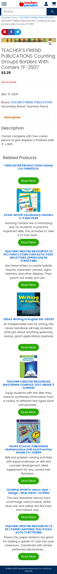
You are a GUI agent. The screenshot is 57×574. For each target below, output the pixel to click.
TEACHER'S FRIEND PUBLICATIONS (36, 17)
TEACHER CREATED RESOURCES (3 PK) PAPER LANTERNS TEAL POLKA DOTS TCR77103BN (28, 529)
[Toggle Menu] (4, 3)
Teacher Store (9, 17)
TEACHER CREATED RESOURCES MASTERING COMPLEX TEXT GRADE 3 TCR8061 (28, 385)
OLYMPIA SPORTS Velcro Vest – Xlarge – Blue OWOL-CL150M (28, 491)
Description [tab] (12, 117)
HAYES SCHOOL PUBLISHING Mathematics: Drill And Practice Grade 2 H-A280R (28, 449)
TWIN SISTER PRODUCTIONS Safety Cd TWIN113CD (28, 167)
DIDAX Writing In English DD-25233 (28, 319)
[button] (50, 44)
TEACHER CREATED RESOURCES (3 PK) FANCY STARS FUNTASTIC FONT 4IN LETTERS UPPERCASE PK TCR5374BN (28, 256)
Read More (28, 181)
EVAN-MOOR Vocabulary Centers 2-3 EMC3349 (28, 216)
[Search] (52, 11)
